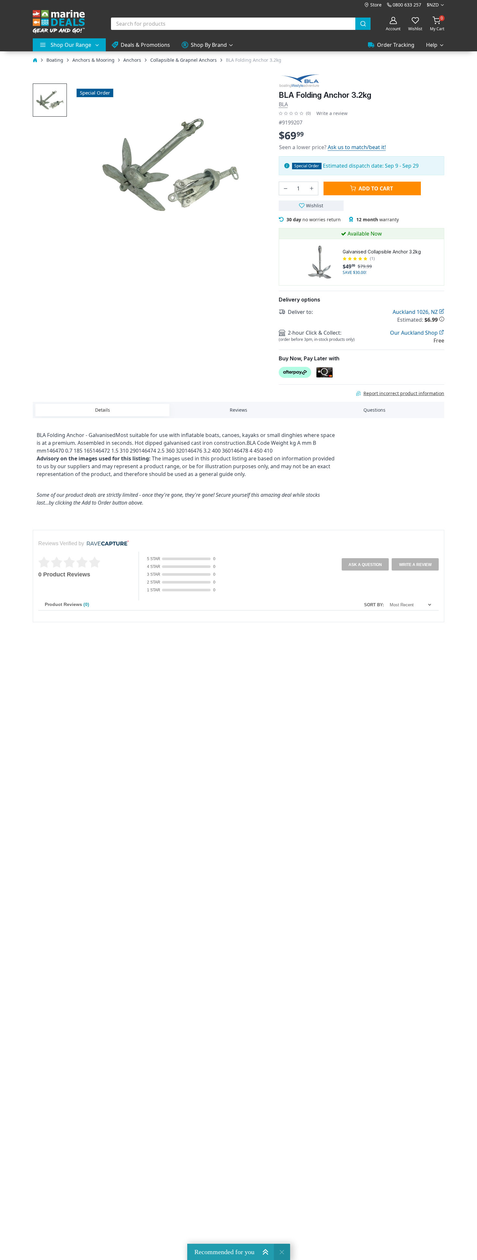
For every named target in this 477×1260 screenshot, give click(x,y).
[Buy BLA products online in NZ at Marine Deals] (299, 80)
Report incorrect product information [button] (403, 393)
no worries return (314, 219)
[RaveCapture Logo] (106, 543)
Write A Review (415, 564)
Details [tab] (102, 410)
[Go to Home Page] (35, 60)
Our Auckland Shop (414, 332)
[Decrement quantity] (285, 188)
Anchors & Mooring (93, 60)
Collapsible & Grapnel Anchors (183, 60)
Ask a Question (365, 564)
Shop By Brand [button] (209, 44)
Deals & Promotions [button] (145, 44)
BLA (283, 104)
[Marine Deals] (59, 21)
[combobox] (241, 24)
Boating (54, 60)
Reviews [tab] (238, 410)
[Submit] (363, 24)
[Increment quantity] (311, 188)
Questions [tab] (374, 410)
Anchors (132, 60)
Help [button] (431, 44)
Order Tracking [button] (395, 44)
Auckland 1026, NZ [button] (416, 311)
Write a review (332, 113)
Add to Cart (376, 188)
